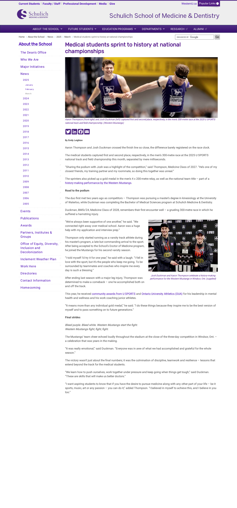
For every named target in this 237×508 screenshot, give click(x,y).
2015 (26, 148)
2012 (26, 165)
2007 (26, 192)
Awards (26, 225)
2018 (26, 131)
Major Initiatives (32, 66)
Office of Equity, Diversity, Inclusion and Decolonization (39, 248)
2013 (26, 159)
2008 (26, 187)
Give (112, 3)
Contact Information (35, 280)
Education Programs (117, 29)
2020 (26, 120)
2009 (26, 181)
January (29, 85)
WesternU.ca (189, 3)
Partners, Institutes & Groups (36, 234)
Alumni (198, 29)
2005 (26, 203)
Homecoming (30, 287)
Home (22, 37)
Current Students (29, 3)
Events (25, 211)
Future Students (80, 29)
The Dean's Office (33, 52)
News (50, 37)
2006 (26, 198)
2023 (26, 104)
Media (103, 3)
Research (177, 29)
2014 (26, 153)
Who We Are (29, 59)
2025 (58, 37)
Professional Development (79, 3)
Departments (152, 29)
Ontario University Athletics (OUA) (162, 293)
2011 (26, 170)
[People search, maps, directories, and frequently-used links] (209, 4)
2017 (26, 137)
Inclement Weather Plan (38, 259)
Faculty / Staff (51, 3)
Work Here (28, 266)
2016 (26, 142)
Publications (29, 218)
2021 (26, 115)
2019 (26, 126)
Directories (28, 273)
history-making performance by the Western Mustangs (98, 183)
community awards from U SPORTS (114, 293)
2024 (26, 98)
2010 (26, 176)
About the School (46, 29)
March (67, 37)
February (29, 89)
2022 (26, 109)
